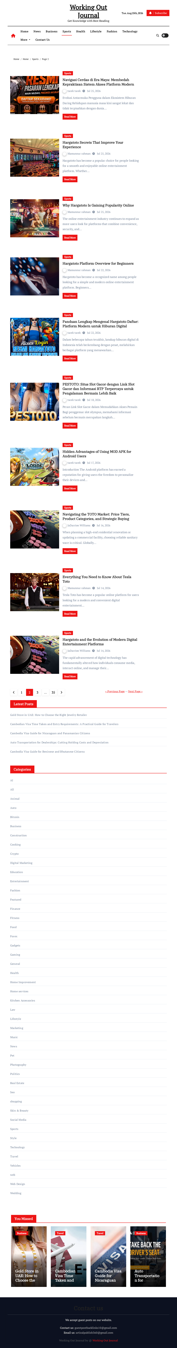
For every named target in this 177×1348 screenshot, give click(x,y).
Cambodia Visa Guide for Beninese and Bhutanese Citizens (47, 751)
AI (11, 780)
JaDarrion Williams (79, 525)
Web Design (17, 1184)
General (15, 964)
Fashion (112, 31)
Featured (15, 899)
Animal (15, 799)
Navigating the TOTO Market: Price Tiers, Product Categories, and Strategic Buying (96, 516)
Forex (13, 936)
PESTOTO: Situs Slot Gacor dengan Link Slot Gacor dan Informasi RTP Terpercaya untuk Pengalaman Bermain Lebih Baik (98, 389)
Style (13, 1138)
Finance (15, 909)
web (12, 1175)
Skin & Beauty (19, 1110)
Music (14, 1037)
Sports (67, 31)
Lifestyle (96, 31)
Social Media (18, 1120)
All (12, 789)
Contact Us (42, 40)
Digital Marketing (21, 863)
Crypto (14, 854)
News (37, 31)
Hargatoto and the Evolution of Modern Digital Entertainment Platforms (100, 641)
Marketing (16, 1028)
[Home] (13, 35)
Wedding (15, 1193)
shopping (16, 1101)
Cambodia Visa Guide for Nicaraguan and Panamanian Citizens (50, 733)
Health (80, 31)
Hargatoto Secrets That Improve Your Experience (93, 144)
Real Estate (17, 1083)
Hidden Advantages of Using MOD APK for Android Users (97, 453)
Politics (15, 1074)
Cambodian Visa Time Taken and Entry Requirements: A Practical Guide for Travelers (64, 724)
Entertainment (19, 881)
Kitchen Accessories (22, 1000)
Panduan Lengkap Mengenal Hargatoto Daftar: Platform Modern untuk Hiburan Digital (100, 323)
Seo (12, 1092)
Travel (14, 1156)
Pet (12, 1055)
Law (12, 1010)
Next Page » (135, 691)
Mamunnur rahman (79, 153)
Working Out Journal (88, 11)
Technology (129, 31)
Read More (70, 116)
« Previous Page (115, 691)
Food (13, 927)
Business (51, 31)
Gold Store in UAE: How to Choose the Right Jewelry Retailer (48, 715)
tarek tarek (74, 91)
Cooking (15, 844)
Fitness (14, 918)
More (24, 40)
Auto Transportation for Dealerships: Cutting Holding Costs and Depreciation (59, 742)
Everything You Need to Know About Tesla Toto (97, 579)
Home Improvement (23, 982)
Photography (18, 1065)
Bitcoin (14, 817)
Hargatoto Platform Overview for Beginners (98, 263)
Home (24, 31)
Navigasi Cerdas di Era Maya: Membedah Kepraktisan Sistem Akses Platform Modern (98, 82)
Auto (13, 808)
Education (16, 872)
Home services (19, 991)
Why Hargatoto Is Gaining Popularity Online (98, 205)
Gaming (15, 954)
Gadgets (15, 945)
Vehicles (15, 1165)
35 (53, 692)
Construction (18, 835)
